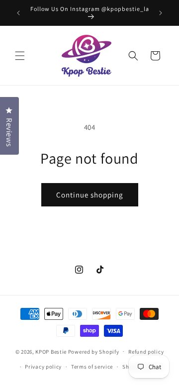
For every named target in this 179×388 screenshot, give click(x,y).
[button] (20, 56)
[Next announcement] (161, 13)
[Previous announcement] (18, 13)
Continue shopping (89, 194)
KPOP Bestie (51, 351)
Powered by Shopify (93, 351)
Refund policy (146, 351)
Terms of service (92, 366)
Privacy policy (43, 366)
